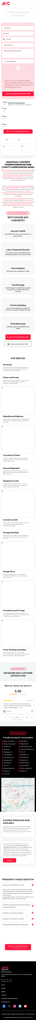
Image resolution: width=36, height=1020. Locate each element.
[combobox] (4, 39)
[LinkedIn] (20, 1006)
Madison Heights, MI (26, 768)
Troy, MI (23, 752)
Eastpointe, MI (24, 744)
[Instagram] (14, 1006)
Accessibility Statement (10, 1017)
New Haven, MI (8, 760)
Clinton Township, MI (9, 741)
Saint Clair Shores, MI (26, 746)
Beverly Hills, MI (25, 763)
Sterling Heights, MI (9, 768)
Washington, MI (8, 752)
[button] (34, 4)
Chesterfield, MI (8, 755)
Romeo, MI (24, 771)
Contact (3, 995)
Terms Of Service (28, 1017)
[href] (18, 794)
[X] (9, 1006)
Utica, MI (6, 765)
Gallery (3, 991)
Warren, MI (7, 771)
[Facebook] (4, 1006)
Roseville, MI (24, 741)
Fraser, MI (6, 774)
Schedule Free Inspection (9, 998)
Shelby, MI (6, 749)
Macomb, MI (7, 746)
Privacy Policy (19, 1017)
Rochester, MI (24, 754)
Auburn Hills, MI (25, 765)
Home (3, 985)
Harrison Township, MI (10, 744)
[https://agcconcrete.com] (5, 968)
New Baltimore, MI (9, 757)
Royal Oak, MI (24, 760)
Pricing (3, 988)
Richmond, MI (7, 763)
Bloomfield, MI (24, 757)
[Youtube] (25, 1006)
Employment (5, 1002)
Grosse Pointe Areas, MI (27, 749)
